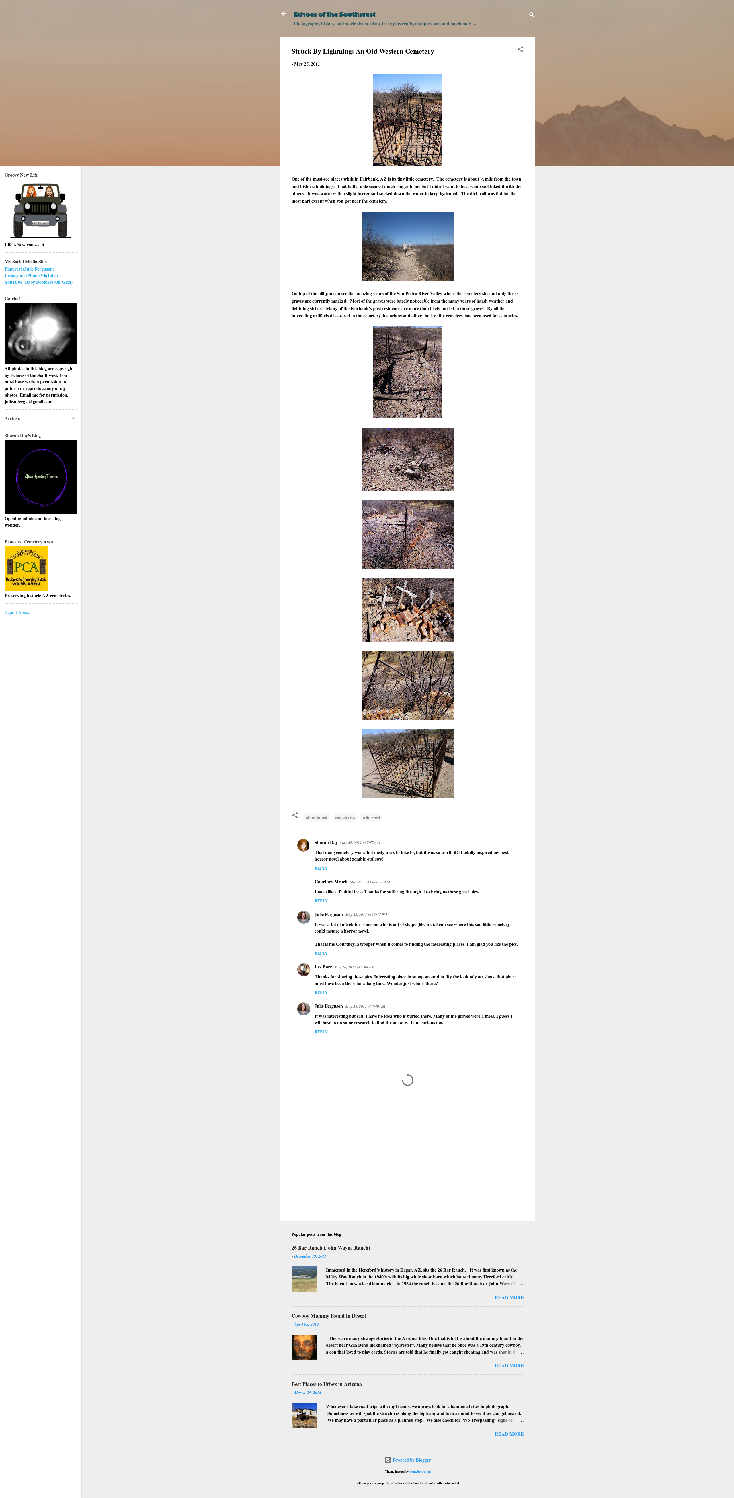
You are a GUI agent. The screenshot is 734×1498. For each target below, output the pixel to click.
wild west (371, 817)
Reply (321, 868)
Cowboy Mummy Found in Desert (329, 1315)
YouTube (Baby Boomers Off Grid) (39, 282)
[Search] (531, 15)
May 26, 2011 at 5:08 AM (354, 967)
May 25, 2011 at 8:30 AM (370, 881)
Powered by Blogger (411, 1459)
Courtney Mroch (331, 881)
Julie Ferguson (329, 914)
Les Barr (323, 966)
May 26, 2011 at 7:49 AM (365, 1006)
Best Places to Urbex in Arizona (327, 1384)
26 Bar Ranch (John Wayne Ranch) (331, 1247)
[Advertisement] (408, 1168)
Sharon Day (326, 842)
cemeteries (345, 817)
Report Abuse (17, 612)
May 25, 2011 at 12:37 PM (366, 914)
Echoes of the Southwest (335, 14)
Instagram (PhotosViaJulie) (31, 275)
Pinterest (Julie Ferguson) (29, 268)
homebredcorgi (420, 1471)
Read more (509, 1297)
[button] (520, 50)
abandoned (316, 817)
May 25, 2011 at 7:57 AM (360, 842)
